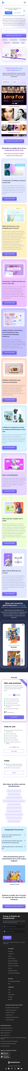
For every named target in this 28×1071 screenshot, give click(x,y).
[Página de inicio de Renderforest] (3, 2)
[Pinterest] (11, 1069)
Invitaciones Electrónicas (14, 818)
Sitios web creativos (14, 821)
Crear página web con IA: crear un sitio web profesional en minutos (13, 1038)
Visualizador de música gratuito (12, 1007)
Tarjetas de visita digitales (14, 797)
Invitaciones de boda (14, 804)
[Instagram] (8, 1069)
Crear (14, 772)
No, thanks (17, 12)
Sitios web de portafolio (14, 807)
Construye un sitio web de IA (14, 906)
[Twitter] (15, 1069)
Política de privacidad (13, 963)
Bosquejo (10, 999)
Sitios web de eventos (14, 791)
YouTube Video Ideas (5, 1046)
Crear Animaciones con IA (6, 1030)
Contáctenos (11, 953)
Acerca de (10, 951)
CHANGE (8, 12)
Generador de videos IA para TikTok (8, 1043)
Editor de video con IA (5, 1032)
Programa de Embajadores (14, 973)
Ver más (14, 751)
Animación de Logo (10, 1012)
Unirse (7, 937)
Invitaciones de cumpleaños (14, 814)
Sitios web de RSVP (14, 794)
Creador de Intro (9, 1014)
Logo (9, 992)
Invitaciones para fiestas (14, 811)
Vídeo (9, 989)
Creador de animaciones (11, 1010)
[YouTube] (18, 1069)
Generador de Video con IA (6, 1028)
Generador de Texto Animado (12, 1017)
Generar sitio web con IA (14, 35)
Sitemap (10, 968)
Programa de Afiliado (12, 960)
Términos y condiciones (13, 965)
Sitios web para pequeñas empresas (14, 801)
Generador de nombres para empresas (9, 1041)
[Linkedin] (21, 1069)
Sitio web (10, 996)
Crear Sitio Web (9, 199)
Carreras (10, 956)
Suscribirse (14, 717)
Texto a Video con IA (5, 1035)
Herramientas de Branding (14, 981)
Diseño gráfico (11, 994)
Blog (9, 983)
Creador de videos (10, 1019)
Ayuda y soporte (11, 958)
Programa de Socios (12, 970)
